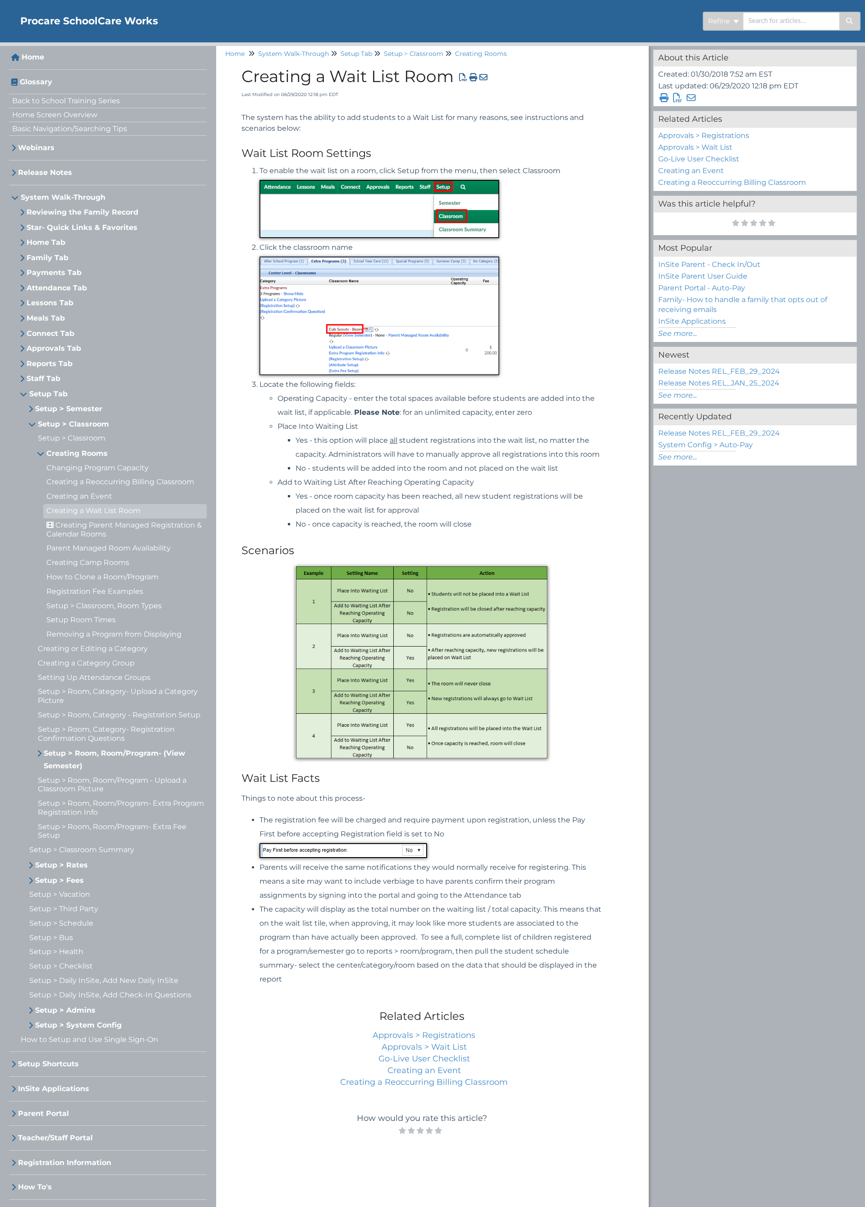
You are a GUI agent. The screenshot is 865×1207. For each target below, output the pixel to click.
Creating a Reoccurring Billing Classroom (120, 481)
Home (33, 57)
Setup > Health (56, 951)
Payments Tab (54, 272)
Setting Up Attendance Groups (94, 677)
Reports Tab (50, 363)
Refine (720, 21)
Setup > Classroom (73, 424)
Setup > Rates (61, 865)
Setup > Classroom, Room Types (104, 605)
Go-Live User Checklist (424, 1059)
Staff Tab (43, 378)
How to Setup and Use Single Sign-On (89, 1039)
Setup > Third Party (63, 908)
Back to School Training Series (66, 100)
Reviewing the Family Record (82, 212)
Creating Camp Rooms (87, 562)
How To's (35, 1187)
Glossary (36, 82)
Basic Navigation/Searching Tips (69, 128)
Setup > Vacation (59, 894)
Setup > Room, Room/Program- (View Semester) (114, 759)
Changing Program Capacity (97, 468)
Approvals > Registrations (424, 1035)
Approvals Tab (54, 348)
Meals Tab (46, 318)
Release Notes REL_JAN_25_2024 (718, 383)
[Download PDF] (463, 78)
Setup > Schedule (61, 923)
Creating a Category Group (86, 663)
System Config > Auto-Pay (705, 445)
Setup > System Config (78, 1025)
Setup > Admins (65, 1010)
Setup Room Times (81, 619)
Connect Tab (50, 333)
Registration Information (64, 1162)
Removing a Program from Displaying (114, 634)
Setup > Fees (59, 880)
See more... (677, 333)
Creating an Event (79, 496)
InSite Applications (53, 1088)
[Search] (849, 21)
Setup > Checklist (61, 966)
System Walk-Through (63, 197)
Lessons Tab (50, 302)
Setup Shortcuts (48, 1064)
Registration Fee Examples (94, 591)
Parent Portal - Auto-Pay (701, 288)
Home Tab (46, 242)
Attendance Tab (57, 288)
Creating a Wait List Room (93, 510)
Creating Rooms (77, 453)
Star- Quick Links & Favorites (82, 227)
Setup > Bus (51, 937)
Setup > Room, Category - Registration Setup (119, 715)
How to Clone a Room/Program (102, 577)
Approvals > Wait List (424, 1047)
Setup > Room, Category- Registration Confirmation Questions (106, 734)
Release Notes (45, 172)
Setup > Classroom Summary (81, 849)
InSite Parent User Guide (702, 276)
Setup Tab (48, 394)
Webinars (36, 147)
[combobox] (791, 21)
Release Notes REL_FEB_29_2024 (719, 371)
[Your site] (7, 12)
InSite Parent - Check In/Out (709, 264)
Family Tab (47, 257)
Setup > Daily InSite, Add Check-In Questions (110, 995)
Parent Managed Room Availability (108, 548)
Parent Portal (43, 1113)
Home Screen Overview (54, 114)
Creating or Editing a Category (93, 648)
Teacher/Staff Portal (55, 1138)
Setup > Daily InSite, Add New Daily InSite (103, 980)
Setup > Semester (68, 408)
